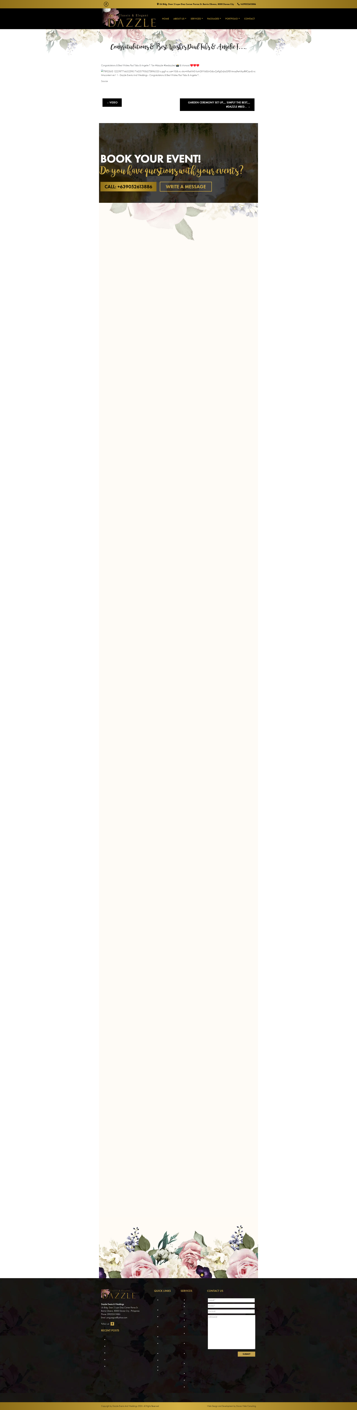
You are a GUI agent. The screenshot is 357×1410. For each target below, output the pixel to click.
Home (165, 18)
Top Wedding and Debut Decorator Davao (194, 1356)
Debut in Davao (192, 1303)
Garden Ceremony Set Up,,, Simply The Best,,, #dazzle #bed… (219, 104)
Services (196, 18)
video (113, 102)
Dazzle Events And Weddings (125, 1406)
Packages (213, 18)
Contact (249, 18)
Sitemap (163, 1367)
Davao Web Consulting (246, 1406)
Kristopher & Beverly (115, 1366)
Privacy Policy (165, 1370)
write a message (186, 187)
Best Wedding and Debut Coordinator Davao (194, 1336)
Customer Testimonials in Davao (165, 1346)
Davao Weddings (193, 1300)
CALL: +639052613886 (128, 187)
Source (104, 81)
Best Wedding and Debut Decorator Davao (194, 1346)
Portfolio (231, 18)
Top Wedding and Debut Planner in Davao (194, 1366)
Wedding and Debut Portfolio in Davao (167, 1320)
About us (178, 18)
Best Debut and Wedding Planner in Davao (168, 1303)
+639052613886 (248, 4)
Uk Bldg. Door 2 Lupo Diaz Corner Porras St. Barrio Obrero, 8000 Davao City (196, 4)
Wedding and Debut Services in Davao (167, 1330)
